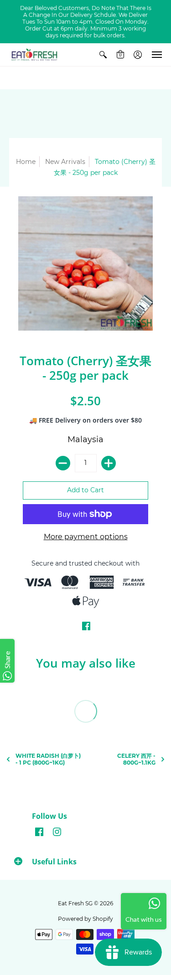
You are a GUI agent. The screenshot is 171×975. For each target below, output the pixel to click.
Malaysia (85, 439)
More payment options (86, 536)
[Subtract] (63, 463)
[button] (103, 54)
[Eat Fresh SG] (34, 54)
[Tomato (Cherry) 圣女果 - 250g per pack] (85, 263)
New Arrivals (65, 162)
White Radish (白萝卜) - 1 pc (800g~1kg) (48, 759)
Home (26, 162)
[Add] (108, 463)
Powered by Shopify (85, 918)
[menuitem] (103, 54)
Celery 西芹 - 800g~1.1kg (136, 759)
